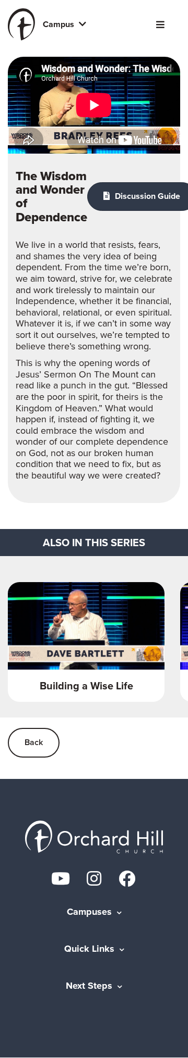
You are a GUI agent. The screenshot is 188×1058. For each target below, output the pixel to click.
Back (34, 742)
